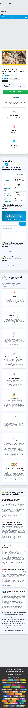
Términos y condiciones (14, 669)
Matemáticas (6, 687)
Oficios (6, 703)
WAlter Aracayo (7, 75)
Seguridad (15, 689)
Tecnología (23, 689)
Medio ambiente (15, 687)
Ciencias (16, 680)
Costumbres (18, 694)
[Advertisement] (14, 33)
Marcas (19, 701)
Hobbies (4, 701)
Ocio (24, 701)
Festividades (15, 698)
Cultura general (7, 696)
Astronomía (22, 691)
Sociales (12, 705)
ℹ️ (6, 164)
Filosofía (22, 698)
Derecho (16, 696)
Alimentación (14, 691)
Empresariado (7, 698)
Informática (7, 684)
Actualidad (6, 691)
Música (22, 687)
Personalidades (13, 703)
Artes (4, 680)
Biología (10, 680)
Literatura (20, 684)
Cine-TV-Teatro (10, 694)
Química (4, 689)
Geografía (10, 682)
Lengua (14, 684)
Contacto (20, 672)
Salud (9, 689)
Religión (6, 705)
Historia (17, 682)
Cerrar (2, 7)
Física (4, 682)
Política (21, 703)
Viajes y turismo (20, 705)
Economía (22, 696)
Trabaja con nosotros (14, 674)
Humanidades (12, 701)
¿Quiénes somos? (10, 672)
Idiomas (23, 682)
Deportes (23, 680)
